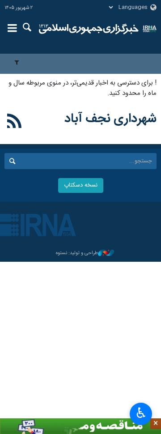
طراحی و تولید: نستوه (77, 253)
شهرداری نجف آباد (110, 119)
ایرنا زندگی (89, 29)
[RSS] (14, 122)
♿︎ (141, 413)
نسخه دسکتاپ (80, 185)
